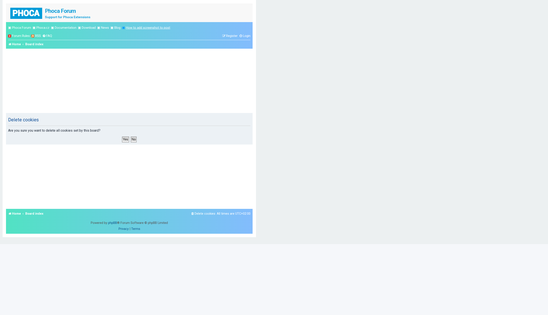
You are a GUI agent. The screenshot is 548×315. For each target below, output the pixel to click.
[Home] (26, 13)
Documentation (65, 28)
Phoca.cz (42, 28)
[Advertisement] (129, 81)
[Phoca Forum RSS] (32, 35)
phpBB (112, 223)
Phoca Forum (21, 28)
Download (89, 28)
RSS (38, 36)
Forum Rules (21, 36)
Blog (117, 28)
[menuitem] (47, 35)
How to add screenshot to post (148, 28)
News (105, 28)
